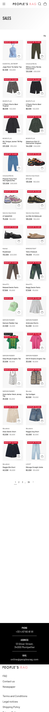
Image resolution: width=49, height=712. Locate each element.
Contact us (9, 681)
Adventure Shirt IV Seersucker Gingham (33, 142)
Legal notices (10, 701)
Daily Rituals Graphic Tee (12, 359)
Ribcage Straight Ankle (34, 467)
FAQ (5, 675)
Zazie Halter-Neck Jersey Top (12, 395)
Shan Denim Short (9, 432)
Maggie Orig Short (32, 432)
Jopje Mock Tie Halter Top (12, 67)
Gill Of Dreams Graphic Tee (35, 359)
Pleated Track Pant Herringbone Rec (10, 179)
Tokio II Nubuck (31, 252)
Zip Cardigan (30, 394)
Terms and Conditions (15, 696)
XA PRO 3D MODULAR (34, 216)
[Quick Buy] (19, 56)
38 (29, 482)
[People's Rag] (24, 4)
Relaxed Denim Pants (10, 287)
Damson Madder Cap (10, 323)
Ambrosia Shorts (32, 323)
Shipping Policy (11, 706)
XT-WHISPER (7, 216)
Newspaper (9, 686)
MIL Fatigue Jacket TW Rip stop (12, 142)
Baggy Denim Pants (33, 287)
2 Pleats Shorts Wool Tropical (10, 105)
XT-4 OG (29, 179)
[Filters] (45, 36)
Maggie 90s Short (9, 467)
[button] (39, 4)
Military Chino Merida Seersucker (33, 68)
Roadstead (7, 252)
